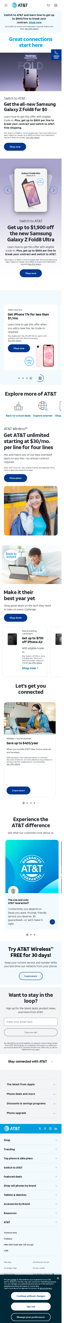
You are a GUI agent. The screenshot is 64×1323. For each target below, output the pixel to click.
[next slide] (54, 190)
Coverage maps (10, 1264)
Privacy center (39, 1264)
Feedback (8, 1235)
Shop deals (16, 617)
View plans (15, 478)
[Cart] (48, 5)
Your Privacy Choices (41, 1270)
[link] (49, 918)
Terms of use (9, 1270)
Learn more (18, 789)
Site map (7, 1258)
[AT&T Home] (19, 5)
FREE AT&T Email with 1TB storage (18, 1241)
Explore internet (43, 415)
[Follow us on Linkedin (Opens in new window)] (56, 1125)
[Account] (56, 5)
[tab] (19, 378)
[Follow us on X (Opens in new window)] (40, 1125)
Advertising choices (41, 1258)
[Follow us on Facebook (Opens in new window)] (45, 1125)
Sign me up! (30, 1028)
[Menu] (6, 5)
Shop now (15, 146)
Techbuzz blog (10, 1229)
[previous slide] (8, 190)
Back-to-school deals (18, 415)
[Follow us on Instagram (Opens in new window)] (50, 1125)
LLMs (6, 1247)
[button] (40, 378)
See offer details (31, 29)
